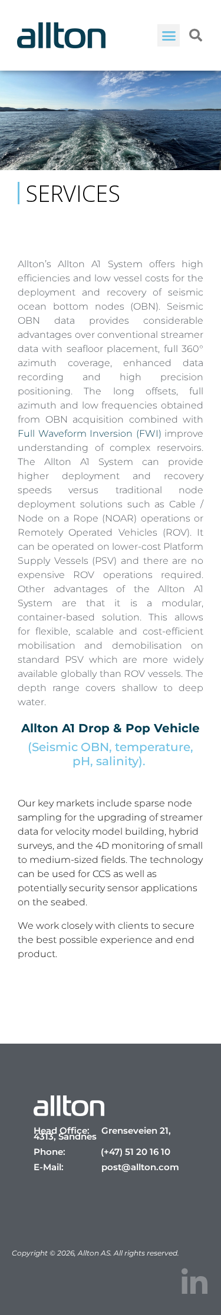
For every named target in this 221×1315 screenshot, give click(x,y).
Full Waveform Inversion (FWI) (89, 433)
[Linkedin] (194, 1282)
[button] (168, 35)
